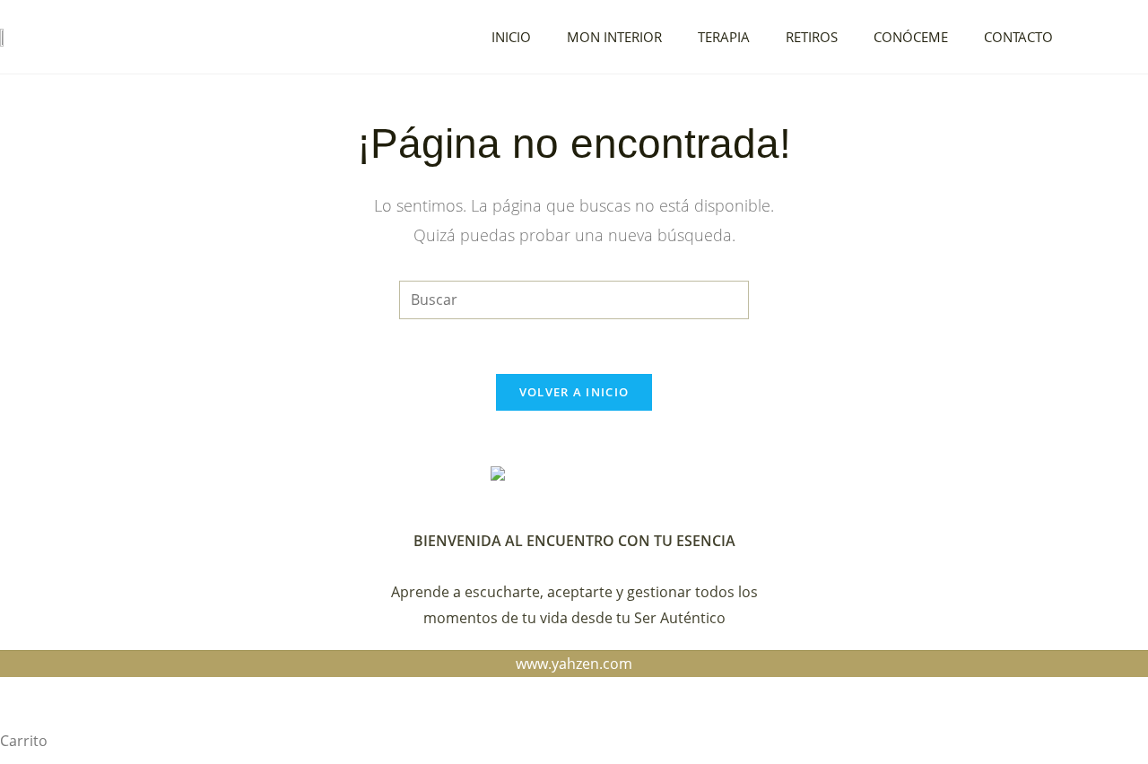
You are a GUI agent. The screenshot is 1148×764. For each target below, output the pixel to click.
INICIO (511, 37)
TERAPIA (724, 37)
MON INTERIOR (614, 37)
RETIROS (812, 37)
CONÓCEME (911, 37)
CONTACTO (1018, 37)
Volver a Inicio (574, 392)
